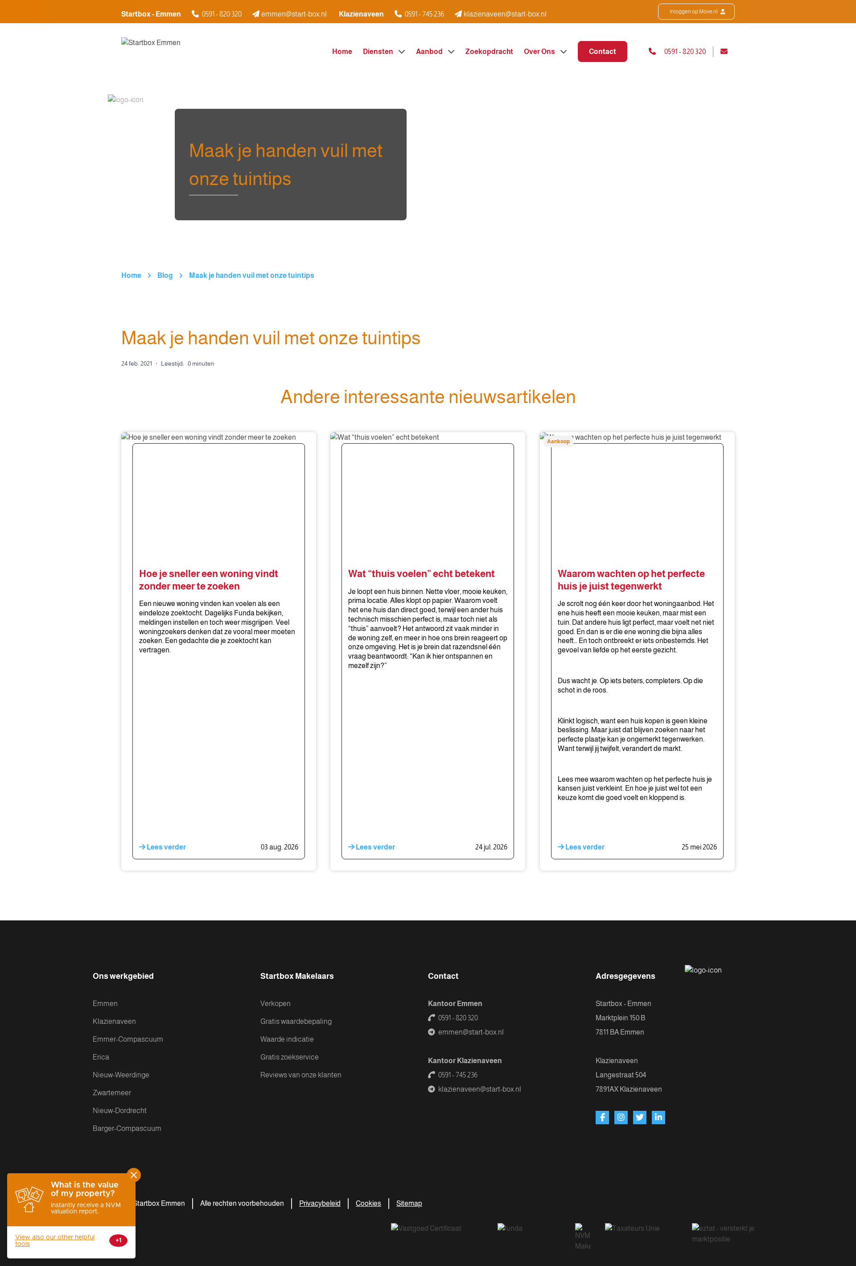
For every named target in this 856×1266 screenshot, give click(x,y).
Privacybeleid (320, 1203)
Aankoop (558, 441)
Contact (602, 51)
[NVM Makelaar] (583, 1237)
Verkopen (275, 1003)
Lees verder (165, 847)
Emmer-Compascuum (128, 1039)
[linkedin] (658, 1117)
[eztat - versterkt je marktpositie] (724, 1234)
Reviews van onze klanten (301, 1075)
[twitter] (639, 1117)
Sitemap (409, 1203)
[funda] (529, 1234)
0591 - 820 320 (222, 14)
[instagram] (621, 1117)
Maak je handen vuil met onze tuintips (251, 275)
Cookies (368, 1203)
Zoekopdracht (489, 51)
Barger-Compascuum (127, 1128)
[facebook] (602, 1117)
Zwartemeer (112, 1093)
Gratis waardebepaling (296, 1021)
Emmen (105, 1003)
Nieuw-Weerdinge (121, 1075)
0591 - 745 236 (424, 14)
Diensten (379, 51)
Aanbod (430, 51)
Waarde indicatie (287, 1039)
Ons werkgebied (123, 976)
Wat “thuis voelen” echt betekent (421, 573)
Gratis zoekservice (289, 1057)
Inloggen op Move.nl (694, 11)
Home (342, 51)
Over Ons (540, 51)
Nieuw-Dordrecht (120, 1110)
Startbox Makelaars (297, 976)
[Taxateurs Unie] (641, 1234)
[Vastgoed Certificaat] (437, 1234)
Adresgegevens (625, 976)
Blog (165, 275)
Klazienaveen (114, 1021)
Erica (101, 1057)
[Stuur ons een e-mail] (727, 51)
